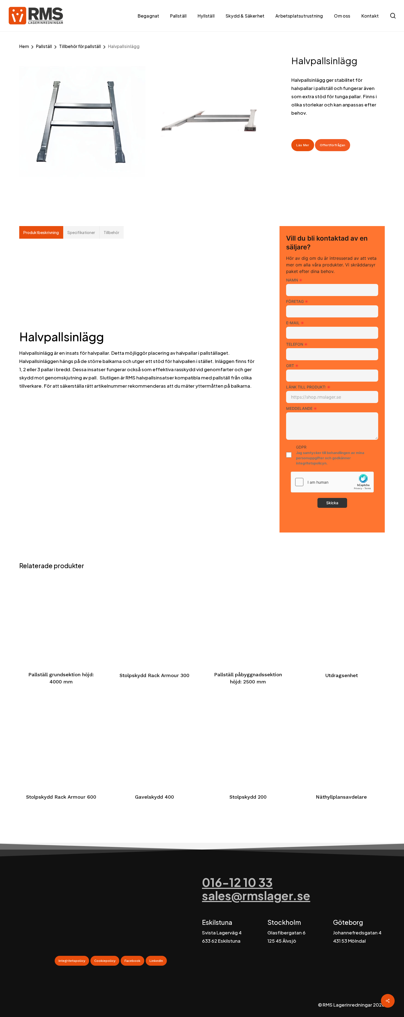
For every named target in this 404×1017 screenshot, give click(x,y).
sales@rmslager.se (256, 895)
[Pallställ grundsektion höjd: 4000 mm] (61, 619)
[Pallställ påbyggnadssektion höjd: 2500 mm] (248, 619)
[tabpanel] (137, 319)
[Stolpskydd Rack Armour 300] (154, 619)
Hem (24, 46)
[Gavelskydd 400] (154, 741)
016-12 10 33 (237, 882)
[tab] (41, 232)
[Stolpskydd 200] (248, 741)
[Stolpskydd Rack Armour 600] (61, 741)
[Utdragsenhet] (341, 619)
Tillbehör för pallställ (80, 46)
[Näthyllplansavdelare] (341, 741)
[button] (72, 961)
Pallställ (44, 46)
